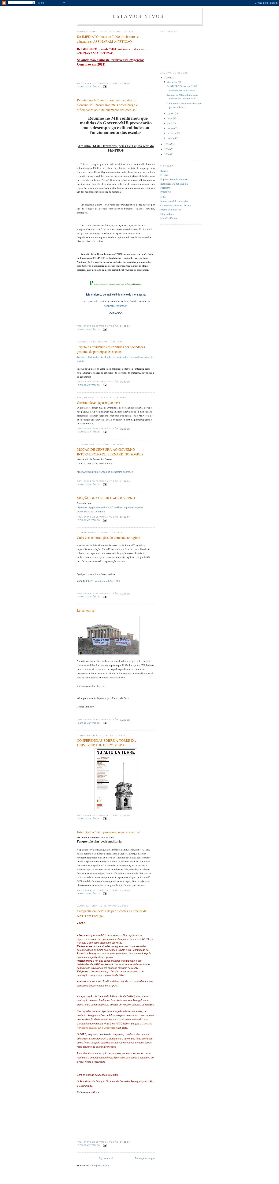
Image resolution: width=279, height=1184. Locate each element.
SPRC (163, 196)
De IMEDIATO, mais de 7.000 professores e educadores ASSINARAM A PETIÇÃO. (108, 38)
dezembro (172, 82)
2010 (167, 77)
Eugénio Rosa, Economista (174, 179)
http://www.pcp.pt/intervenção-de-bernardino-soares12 (105, 472)
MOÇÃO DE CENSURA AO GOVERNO (106, 498)
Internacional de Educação (174, 201)
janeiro (171, 138)
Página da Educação (170, 209)
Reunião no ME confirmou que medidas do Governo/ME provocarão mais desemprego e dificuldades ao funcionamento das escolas (107, 105)
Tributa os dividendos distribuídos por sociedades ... (184, 105)
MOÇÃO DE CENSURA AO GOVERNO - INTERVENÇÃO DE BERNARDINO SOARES (110, 451)
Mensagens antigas (145, 1158)
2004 (167, 154)
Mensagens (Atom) (99, 1165)
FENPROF (165, 192)
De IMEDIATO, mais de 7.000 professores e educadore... (181, 88)
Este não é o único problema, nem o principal (108, 832)
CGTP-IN (165, 188)
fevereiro (172, 133)
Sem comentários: (89, 87)
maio (170, 118)
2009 (167, 144)
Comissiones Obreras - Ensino (175, 205)
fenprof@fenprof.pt (115, 306)
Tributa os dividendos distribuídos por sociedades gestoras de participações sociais (111, 349)
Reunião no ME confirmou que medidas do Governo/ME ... (182, 96)
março (170, 128)
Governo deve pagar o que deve (98, 402)
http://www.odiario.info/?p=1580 (103, 581)
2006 (167, 149)
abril (170, 123)
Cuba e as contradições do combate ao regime (108, 537)
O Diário (164, 175)
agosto (171, 113)
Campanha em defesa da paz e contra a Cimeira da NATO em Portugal (112, 913)
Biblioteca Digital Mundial (174, 183)
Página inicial (106, 1158)
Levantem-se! (86, 610)
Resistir (164, 170)
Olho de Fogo (167, 214)
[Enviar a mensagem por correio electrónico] (104, 87)
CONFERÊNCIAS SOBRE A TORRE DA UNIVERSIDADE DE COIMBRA (106, 742)
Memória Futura (168, 218)
